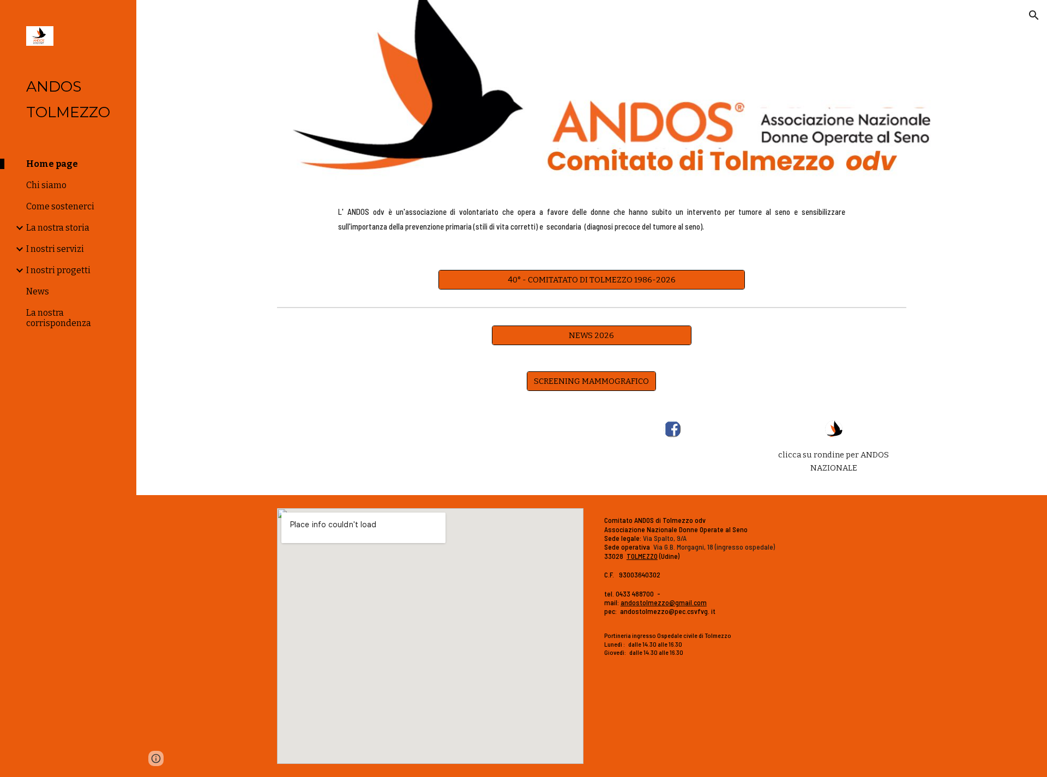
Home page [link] (52, 164)
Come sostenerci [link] (60, 206)
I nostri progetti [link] (58, 270)
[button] (1034, 15)
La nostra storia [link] (57, 227)
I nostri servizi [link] (55, 249)
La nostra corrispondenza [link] (58, 318)
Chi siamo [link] (46, 185)
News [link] (37, 291)
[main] (591, 221)
